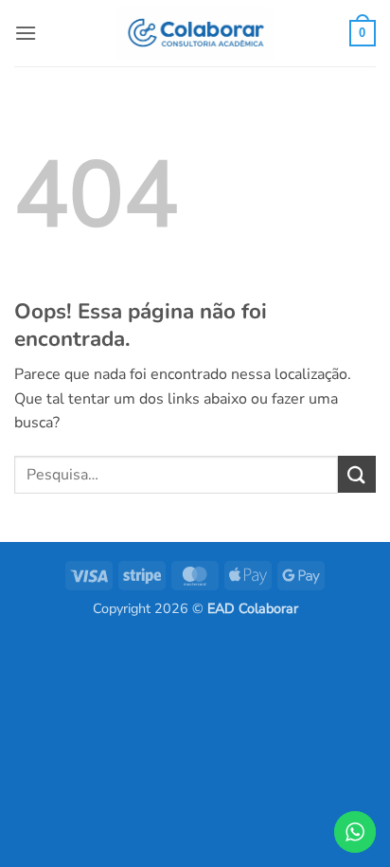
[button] (25, 32)
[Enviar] (357, 474)
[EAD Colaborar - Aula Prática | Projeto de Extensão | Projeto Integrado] (195, 34)
